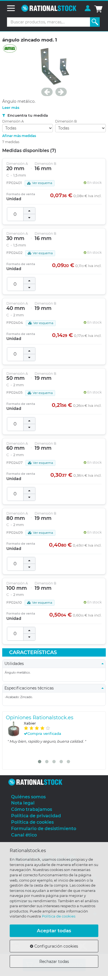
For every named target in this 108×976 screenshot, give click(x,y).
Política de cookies (58, 916)
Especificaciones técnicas (30, 688)
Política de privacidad (36, 815)
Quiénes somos (28, 796)
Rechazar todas (54, 961)
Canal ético (24, 835)
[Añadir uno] (29, 210)
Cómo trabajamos (31, 809)
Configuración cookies (55, 946)
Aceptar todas (54, 930)
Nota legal (23, 803)
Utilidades (15, 663)
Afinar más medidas (19, 136)
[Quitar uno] (29, 217)
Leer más (10, 107)
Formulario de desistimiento (43, 828)
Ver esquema (42, 183)
